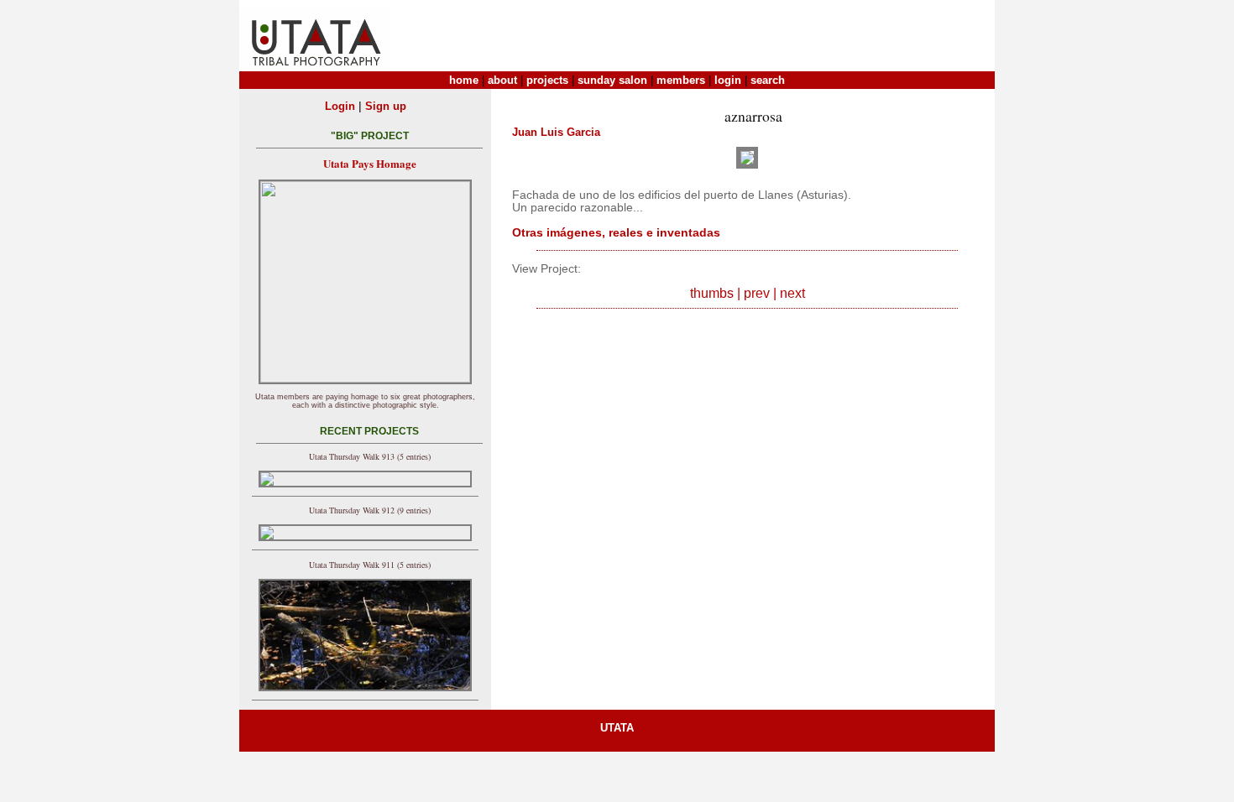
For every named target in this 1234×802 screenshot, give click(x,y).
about (502, 80)
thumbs (712, 293)
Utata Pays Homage (369, 163)
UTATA (617, 727)
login (727, 80)
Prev (757, 293)
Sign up (385, 106)
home (463, 80)
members (680, 80)
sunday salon (612, 80)
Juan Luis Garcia (556, 132)
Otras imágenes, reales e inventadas (616, 233)
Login (340, 106)
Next (792, 293)
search (767, 80)
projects (547, 80)
